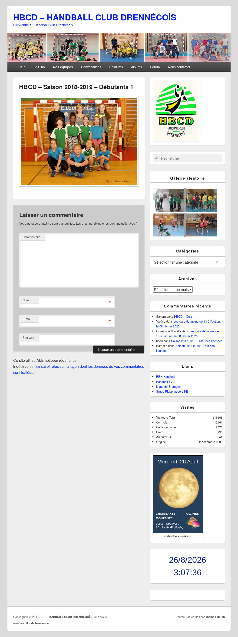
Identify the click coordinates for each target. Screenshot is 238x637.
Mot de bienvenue (37, 623)
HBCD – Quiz (183, 316)
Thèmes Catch (215, 617)
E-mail (27, 319)
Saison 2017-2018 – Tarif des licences (196, 341)
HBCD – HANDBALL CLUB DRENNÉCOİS (94, 17)
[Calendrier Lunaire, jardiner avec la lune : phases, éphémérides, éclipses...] (178, 538)
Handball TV (164, 381)
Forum (155, 67)
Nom (26, 300)
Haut (21, 67)
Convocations (91, 67)
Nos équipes (63, 67)
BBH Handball (165, 376)
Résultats (116, 67)
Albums (136, 67)
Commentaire (33, 237)
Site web (28, 337)
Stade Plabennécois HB (172, 391)
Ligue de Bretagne (168, 386)
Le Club (39, 67)
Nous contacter (179, 67)
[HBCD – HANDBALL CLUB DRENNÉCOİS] (119, 60)
